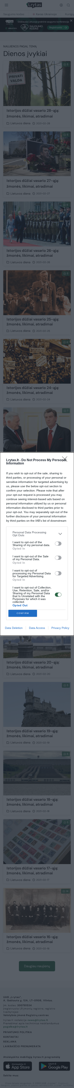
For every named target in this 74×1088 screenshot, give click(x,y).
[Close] (66, 460)
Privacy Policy (60, 628)
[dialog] (37, 544)
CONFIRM (23, 613)
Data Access (37, 628)
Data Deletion (14, 628)
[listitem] (37, 534)
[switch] (58, 544)
